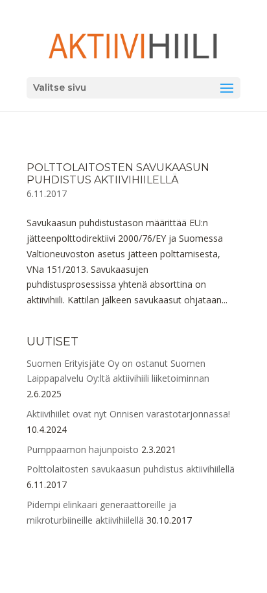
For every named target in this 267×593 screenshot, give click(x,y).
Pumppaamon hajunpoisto (83, 449)
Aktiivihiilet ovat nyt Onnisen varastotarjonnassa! (128, 414)
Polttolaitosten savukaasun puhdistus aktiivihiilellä (118, 173)
